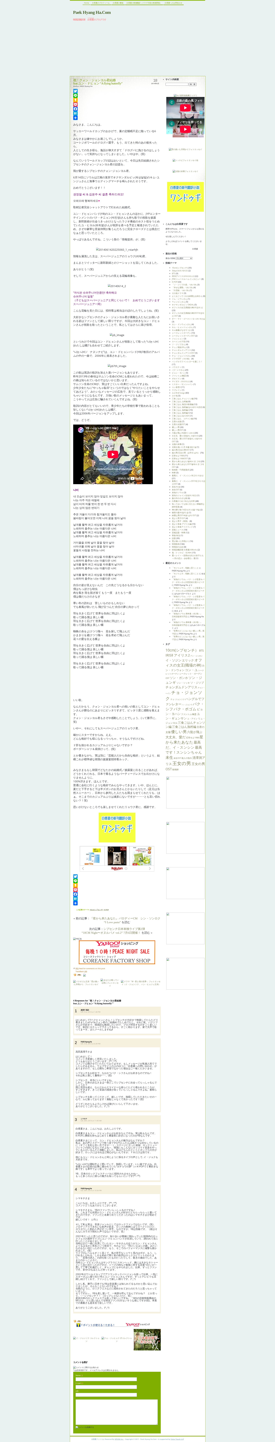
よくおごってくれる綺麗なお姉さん (187, 296)
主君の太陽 (176, 421)
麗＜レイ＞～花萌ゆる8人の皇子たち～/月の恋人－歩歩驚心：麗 (188, 557)
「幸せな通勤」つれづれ (182, 287)
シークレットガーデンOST (183, 335)
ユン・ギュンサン (183, 716)
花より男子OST (178, 518)
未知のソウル (177, 492)
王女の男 (181, 763)
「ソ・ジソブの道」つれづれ (184, 284)
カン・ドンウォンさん (181, 324)
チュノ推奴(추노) (179, 347)
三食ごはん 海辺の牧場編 (182, 404)
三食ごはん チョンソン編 (182, 398)
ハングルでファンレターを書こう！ (187, 361)
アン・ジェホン (196, 656)
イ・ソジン (173, 660)
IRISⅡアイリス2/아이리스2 (183, 276)
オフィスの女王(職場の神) (184, 663)
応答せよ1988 (178, 455)
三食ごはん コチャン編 (182, 418)
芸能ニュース (177, 529)
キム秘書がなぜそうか (181, 330)
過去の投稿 (170, 258)
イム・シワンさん (179, 299)
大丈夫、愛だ (176, 737)
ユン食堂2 (176, 387)
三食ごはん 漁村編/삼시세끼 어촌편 (187, 407)
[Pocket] (117, 104)
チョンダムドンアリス (181, 350)
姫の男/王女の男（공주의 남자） (186, 452)
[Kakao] (117, 100)
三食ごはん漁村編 (184, 727)
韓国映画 (176, 544)
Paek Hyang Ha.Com (92, 12)
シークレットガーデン (181, 333)
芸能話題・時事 (178, 532)
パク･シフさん (178, 370)
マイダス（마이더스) (181, 381)
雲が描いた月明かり (180, 541)
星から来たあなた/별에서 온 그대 (186, 461)
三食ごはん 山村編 (180, 401)
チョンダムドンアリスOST (183, 353)
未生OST (175, 489)
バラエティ (176, 367)
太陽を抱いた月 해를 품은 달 (184, 447)
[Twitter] (117, 91)
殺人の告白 (187, 758)
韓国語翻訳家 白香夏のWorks (184, 549)
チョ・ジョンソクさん (181, 355)
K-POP (106, 910)
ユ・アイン (192, 718)
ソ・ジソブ (197, 682)
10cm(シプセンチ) (96, 910)
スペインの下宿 (178, 341)
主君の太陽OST (178, 424)
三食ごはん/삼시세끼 (181, 415)
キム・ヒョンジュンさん (182, 327)
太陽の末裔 (176, 444)
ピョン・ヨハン (178, 372)
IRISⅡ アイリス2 (178, 655)
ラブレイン (176, 390)
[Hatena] (117, 113)
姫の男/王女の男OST (181, 450)
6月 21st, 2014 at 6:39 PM (90, 1044)
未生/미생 (176, 486)
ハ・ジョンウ (187, 705)
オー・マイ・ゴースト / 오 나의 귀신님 (188, 318)
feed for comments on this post (90, 968)
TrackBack (81, 971)
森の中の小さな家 (179, 498)
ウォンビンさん (178, 301)
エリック (188, 660)
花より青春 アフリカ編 (181, 524)
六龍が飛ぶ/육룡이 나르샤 (183, 433)
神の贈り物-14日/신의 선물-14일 (186, 509)
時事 (174, 472)
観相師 (175, 769)
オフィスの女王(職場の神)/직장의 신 (187, 307)
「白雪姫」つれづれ (180, 290)
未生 (169, 757)
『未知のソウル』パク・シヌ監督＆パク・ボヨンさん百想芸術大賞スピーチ (188, 581)
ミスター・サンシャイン (182, 384)
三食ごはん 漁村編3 (180, 413)
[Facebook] (117, 109)
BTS (173, 273)
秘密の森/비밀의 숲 (180, 512)
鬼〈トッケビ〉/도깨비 (182, 552)
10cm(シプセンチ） (182, 650)
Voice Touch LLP (177, 1439)
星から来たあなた (184, 739)
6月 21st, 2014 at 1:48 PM (90, 1012)
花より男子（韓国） (180, 521)
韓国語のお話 (177, 547)
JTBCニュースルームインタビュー (186, 279)
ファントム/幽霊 (179, 375)
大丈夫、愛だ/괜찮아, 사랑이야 (185, 435)
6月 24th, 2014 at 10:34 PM (91, 1190)
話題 (174, 538)
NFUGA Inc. (119, 1439)
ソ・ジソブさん (178, 344)
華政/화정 (176, 535)
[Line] (117, 95)
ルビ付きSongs (178, 392)
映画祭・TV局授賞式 (180, 469)
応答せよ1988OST (180, 458)
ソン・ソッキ (183, 682)
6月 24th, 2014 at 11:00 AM (91, 1120)
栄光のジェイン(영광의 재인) (184, 495)
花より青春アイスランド (182, 526)
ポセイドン (176, 378)
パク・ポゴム (185, 709)
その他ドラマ (177, 293)
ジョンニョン (177, 338)
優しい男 (176, 427)
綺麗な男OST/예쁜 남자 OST (184, 515)
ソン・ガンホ (179, 678)
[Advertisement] (137, 48)
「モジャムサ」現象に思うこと (185, 567)
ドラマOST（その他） (181, 358)
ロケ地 (175, 395)
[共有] (117, 118)
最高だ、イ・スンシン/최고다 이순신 (188, 475)
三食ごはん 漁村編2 (180, 410)
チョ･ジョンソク (177, 699)
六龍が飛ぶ (194, 732)
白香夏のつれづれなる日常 (183, 501)
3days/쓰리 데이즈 (180, 270)
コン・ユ (191, 670)
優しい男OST (177, 430)
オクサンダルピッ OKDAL (183, 304)
